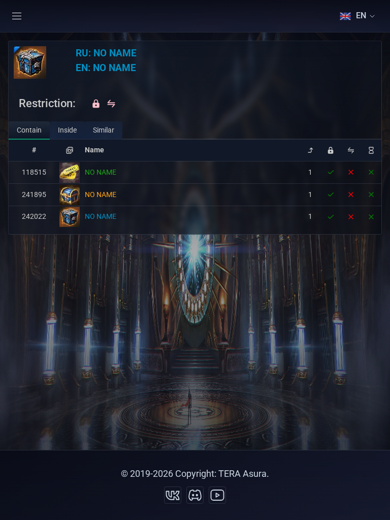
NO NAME (100, 172)
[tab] (29, 130)
